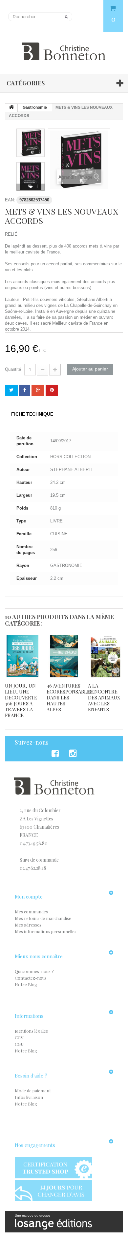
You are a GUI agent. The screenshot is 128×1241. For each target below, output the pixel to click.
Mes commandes (31, 911)
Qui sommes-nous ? (34, 971)
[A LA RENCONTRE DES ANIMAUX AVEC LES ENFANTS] (105, 656)
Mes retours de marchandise (43, 918)
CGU (19, 1044)
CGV (19, 1037)
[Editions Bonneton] (64, 47)
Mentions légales (31, 1031)
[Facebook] (56, 753)
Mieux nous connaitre (39, 956)
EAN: (10, 199)
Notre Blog (26, 984)
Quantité (13, 369)
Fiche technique (32, 414)
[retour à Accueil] (11, 108)
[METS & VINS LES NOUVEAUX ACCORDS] (30, 143)
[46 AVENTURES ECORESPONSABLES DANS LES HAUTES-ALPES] (64, 656)
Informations (29, 1016)
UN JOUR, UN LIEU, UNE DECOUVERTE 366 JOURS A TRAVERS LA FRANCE (21, 700)
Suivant (30, 187)
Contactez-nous (31, 978)
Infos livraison (29, 1097)
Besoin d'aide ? (31, 1075)
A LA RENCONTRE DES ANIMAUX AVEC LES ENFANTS (104, 697)
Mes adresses (28, 925)
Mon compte (29, 896)
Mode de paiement (33, 1090)
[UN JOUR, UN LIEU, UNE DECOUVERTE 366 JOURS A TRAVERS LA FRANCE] (22, 656)
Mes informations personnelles (45, 931)
